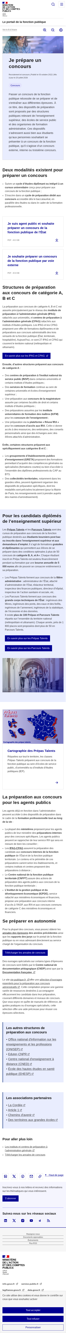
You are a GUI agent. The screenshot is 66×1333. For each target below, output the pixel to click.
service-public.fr (30, 1284)
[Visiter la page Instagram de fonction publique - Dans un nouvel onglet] (23, 1221)
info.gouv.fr (8, 1284)
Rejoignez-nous (33, 1234)
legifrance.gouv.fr (11, 1290)
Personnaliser (33, 1327)
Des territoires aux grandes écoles (31, 1120)
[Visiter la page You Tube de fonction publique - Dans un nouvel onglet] (31, 1221)
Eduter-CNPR (17, 1054)
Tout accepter (33, 1310)
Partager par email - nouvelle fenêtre (31, 1176)
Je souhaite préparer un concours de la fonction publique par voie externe (32, 261)
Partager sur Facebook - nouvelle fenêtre (23, 1176)
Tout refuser (33, 1318)
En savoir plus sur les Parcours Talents (28, 648)
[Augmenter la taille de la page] (44, 30)
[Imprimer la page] (61, 30)
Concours (15, 85)
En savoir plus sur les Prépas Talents (27, 638)
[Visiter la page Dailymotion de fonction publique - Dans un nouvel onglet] (40, 1221)
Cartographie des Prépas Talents (31, 750)
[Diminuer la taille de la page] (52, 30)
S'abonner (10, 1198)
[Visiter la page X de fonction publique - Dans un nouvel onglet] (14, 1221)
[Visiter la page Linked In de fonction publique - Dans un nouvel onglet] (5, 1221)
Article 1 (13, 1110)
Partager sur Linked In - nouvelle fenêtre (5, 1176)
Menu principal (62, 4)
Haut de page (56, 1175)
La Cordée (15, 1105)
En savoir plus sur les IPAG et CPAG (25, 355)
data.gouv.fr (34, 1290)
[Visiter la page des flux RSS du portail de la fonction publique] (48, 1221)
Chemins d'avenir (20, 1115)
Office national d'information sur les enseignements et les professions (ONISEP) (31, 1044)
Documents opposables (33, 1237)
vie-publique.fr (18, 979)
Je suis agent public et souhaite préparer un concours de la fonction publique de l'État (31, 228)
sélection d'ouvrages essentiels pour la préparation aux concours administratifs (32, 983)
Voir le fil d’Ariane (9, 30)
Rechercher (53, 4)
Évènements (33, 1240)
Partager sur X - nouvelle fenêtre (14, 1176)
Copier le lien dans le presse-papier (40, 1176)
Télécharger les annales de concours (25, 952)
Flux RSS (33, 1243)
